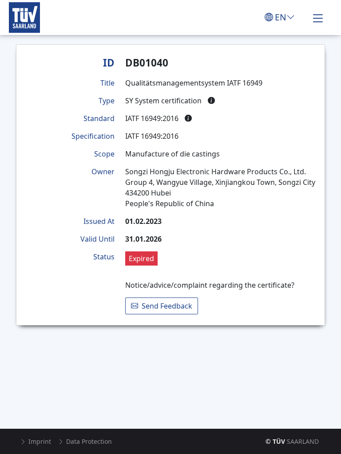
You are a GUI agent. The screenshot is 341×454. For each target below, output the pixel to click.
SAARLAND (292, 441)
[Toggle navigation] (317, 17)
